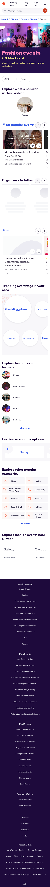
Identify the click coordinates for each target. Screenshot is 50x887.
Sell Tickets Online (25, 659)
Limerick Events (25, 771)
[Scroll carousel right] (44, 125)
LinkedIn (25, 823)
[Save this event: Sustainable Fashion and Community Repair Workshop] (32, 251)
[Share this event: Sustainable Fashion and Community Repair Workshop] (38, 251)
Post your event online (25, 707)
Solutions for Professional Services (25, 677)
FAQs (25, 637)
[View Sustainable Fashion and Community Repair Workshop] (22, 245)
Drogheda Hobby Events (25, 747)
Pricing (25, 595)
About (8, 856)
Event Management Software (25, 683)
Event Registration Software (25, 625)
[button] (9, 79)
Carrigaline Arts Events (25, 753)
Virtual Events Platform (25, 665)
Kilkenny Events (25, 778)
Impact (9, 862)
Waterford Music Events (25, 741)
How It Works (11, 850)
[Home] (3, 3)
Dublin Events (25, 759)
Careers (30, 856)
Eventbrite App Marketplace (25, 619)
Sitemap (25, 643)
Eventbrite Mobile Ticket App (25, 607)
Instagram (25, 829)
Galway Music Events (25, 729)
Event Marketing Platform (25, 601)
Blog (16, 856)
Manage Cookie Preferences (34, 874)
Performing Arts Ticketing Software (25, 714)
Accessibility (27, 868)
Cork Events (25, 784)
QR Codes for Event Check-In (25, 701)
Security (17, 862)
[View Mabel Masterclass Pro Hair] (22, 139)
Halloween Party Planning (25, 689)
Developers (28, 862)
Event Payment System (25, 671)
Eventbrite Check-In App (25, 613)
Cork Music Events (25, 735)
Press (39, 856)
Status (38, 862)
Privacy (16, 868)
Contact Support (25, 799)
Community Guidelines (25, 631)
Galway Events (25, 765)
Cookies (38, 868)
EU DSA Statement (12, 874)
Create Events (25, 589)
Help (22, 856)
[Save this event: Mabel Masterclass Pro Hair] (32, 145)
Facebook (25, 817)
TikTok (25, 835)
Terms (8, 868)
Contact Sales (25, 805)
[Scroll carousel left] (38, 231)
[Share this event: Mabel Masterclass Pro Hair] (38, 145)
